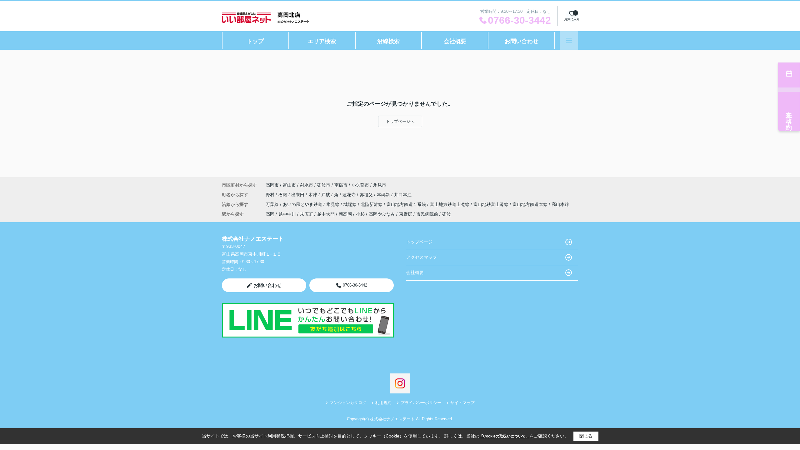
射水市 (306, 185)
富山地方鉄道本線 (530, 204)
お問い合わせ (521, 41)
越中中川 (287, 214)
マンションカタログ (348, 402)
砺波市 (323, 185)
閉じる (585, 435)
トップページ (419, 241)
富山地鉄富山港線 (491, 204)
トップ (255, 41)
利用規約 (383, 402)
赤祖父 (367, 194)
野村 (271, 194)
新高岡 (345, 214)
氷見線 (333, 204)
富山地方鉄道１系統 (407, 204)
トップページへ (400, 121)
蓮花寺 (349, 194)
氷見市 (379, 185)
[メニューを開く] (569, 40)
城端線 (350, 204)
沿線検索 (388, 41)
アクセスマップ (421, 257)
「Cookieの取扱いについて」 (504, 436)
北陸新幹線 (372, 204)
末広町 (306, 214)
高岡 (270, 214)
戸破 (326, 194)
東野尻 (405, 214)
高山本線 (560, 204)
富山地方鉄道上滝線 (450, 204)
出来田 (298, 194)
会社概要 (455, 41)
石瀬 (283, 194)
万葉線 (273, 204)
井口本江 (403, 194)
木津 (313, 194)
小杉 (360, 214)
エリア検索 (322, 41)
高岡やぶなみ (382, 214)
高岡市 (272, 185)
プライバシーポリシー (421, 402)
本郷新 (384, 194)
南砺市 (341, 185)
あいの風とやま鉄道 (303, 204)
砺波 (446, 214)
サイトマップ (462, 402)
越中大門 (326, 214)
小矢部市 (360, 185)
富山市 (289, 185)
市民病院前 (427, 214)
